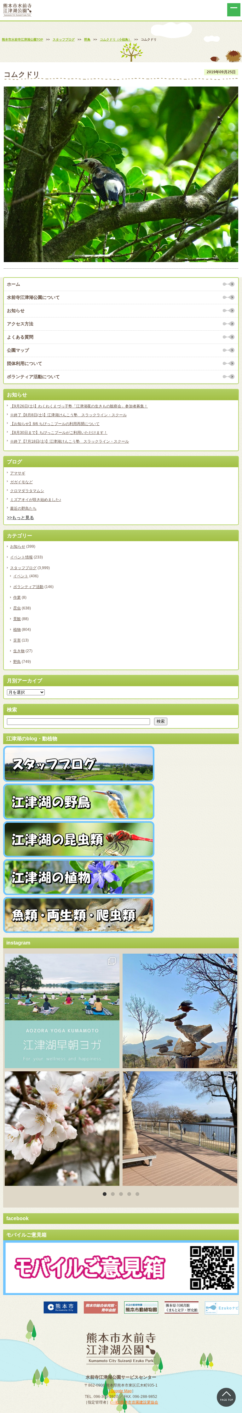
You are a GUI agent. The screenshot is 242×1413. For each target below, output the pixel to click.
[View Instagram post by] (113, 1060)
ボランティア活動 (28, 587)
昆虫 (17, 608)
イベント (20, 576)
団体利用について (24, 363)
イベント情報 (21, 557)
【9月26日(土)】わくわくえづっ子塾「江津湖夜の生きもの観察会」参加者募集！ (79, 406)
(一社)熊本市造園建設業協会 (134, 1402)
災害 (17, 640)
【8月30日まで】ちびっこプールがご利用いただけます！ (58, 432)
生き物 (19, 651)
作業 (17, 597)
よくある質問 (20, 336)
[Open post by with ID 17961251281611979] (62, 1011)
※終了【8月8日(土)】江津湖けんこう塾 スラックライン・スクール (68, 415)
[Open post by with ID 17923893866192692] (180, 1011)
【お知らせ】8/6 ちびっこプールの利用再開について (55, 424)
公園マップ (18, 350)
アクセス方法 (20, 323)
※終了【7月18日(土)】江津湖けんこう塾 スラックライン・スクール (69, 441)
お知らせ (16, 310)
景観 (17, 619)
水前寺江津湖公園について (33, 297)
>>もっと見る (20, 517)
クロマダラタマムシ (27, 491)
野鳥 (17, 661)
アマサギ (17, 473)
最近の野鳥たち (23, 508)
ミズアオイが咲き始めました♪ (35, 499)
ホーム (13, 284)
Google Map (121, 1391)
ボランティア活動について (33, 376)
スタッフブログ (23, 568)
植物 (17, 629)
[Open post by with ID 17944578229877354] (180, 1128)
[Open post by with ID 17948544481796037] (62, 1128)
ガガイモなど (21, 482)
